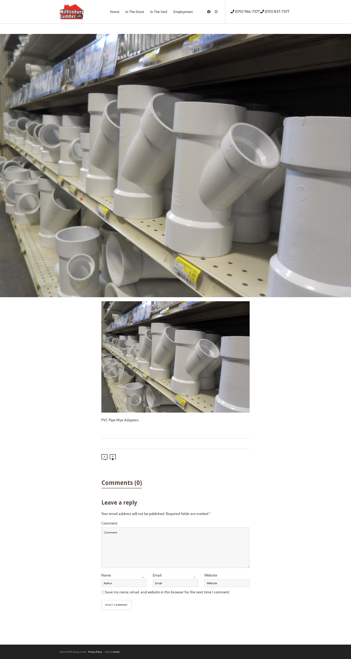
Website (210, 575)
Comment (109, 523)
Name (106, 575)
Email (157, 575)
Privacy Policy (95, 651)
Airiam (116, 651)
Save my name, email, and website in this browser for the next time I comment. (167, 592)
